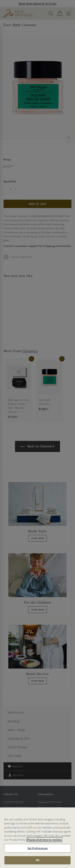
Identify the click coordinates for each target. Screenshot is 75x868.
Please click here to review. (44, 839)
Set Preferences (38, 848)
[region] (37, 837)
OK (37, 860)
